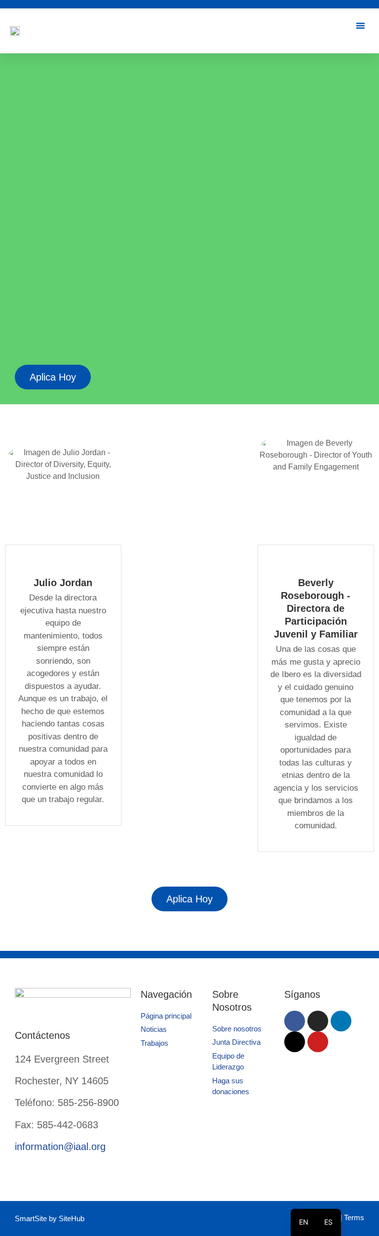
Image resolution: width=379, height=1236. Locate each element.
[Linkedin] (341, 1021)
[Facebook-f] (294, 1021)
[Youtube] (317, 1041)
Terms (354, 1217)
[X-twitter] (294, 1041)
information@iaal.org (60, 1146)
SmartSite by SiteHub (49, 1218)
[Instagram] (317, 1021)
